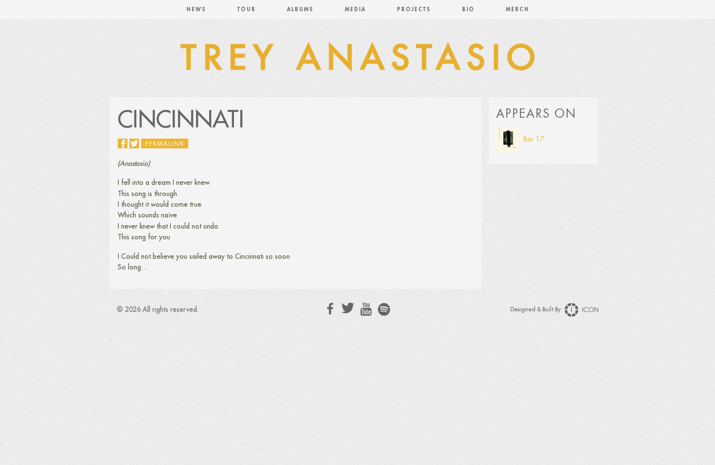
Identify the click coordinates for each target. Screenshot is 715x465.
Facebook (330, 309)
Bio (468, 9)
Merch (517, 9)
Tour (246, 9)
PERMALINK (164, 144)
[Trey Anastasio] (357, 58)
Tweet (134, 143)
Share (122, 143)
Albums (300, 9)
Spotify (384, 309)
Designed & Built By (536, 309)
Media (355, 9)
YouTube (366, 309)
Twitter (348, 308)
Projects (414, 9)
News (196, 9)
